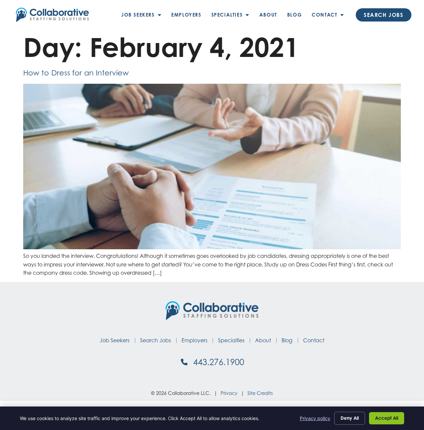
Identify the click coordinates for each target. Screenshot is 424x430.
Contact (330, 16)
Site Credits (260, 393)
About (270, 16)
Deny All (350, 418)
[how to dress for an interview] (212, 247)
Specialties (232, 16)
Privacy (229, 393)
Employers (188, 16)
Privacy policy (315, 418)
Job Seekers (143, 16)
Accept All (386, 418)
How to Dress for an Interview (76, 72)
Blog (297, 16)
